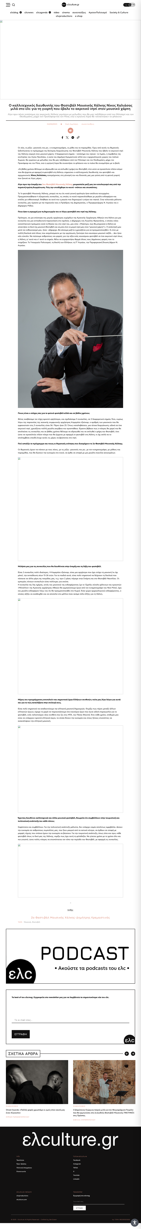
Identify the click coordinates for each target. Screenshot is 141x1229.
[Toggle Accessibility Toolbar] (134, 1222)
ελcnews (29, 12)
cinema (66, 12)
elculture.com (22, 1199)
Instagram (77, 1164)
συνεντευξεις (12, 1106)
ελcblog (14, 12)
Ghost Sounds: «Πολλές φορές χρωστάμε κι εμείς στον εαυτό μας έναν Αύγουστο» (35, 1111)
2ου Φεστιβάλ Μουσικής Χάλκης (57, 184)
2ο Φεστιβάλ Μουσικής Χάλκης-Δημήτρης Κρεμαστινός (70, 917)
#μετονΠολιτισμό (98, 12)
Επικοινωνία (21, 1171)
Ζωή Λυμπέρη (71, 124)
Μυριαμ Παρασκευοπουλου (17, 1117)
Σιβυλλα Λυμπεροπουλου (84, 1120)
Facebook (76, 1160)
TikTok (75, 1168)
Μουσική (27, 922)
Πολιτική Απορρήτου (24, 1168)
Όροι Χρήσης (21, 1164)
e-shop (78, 16)
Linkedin (76, 1179)
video (56, 12)
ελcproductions (64, 16)
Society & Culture (119, 12)
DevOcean (53, 1219)
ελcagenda (42, 12)
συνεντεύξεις (79, 12)
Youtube (76, 1175)
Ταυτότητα (20, 1160)
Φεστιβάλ (36, 922)
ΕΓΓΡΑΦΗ (20, 1034)
